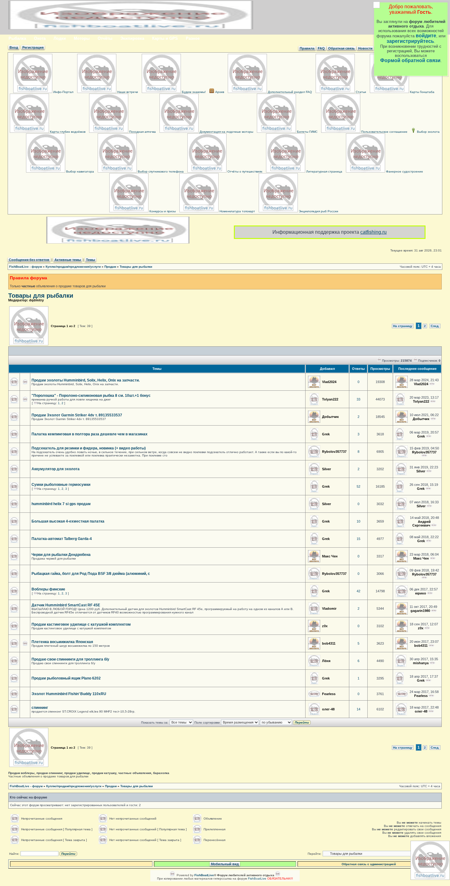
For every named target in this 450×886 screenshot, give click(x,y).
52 (358, 486)
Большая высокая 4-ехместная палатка (68, 521)
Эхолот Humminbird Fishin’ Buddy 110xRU (69, 694)
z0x (325, 626)
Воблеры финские (48, 589)
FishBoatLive (257, 878)
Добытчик (330, 417)
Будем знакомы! (193, 92)
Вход (13, 47)
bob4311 (329, 643)
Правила (307, 48)
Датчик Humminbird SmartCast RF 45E (66, 605)
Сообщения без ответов (29, 260)
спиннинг (40, 707)
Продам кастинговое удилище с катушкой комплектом (81, 624)
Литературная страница (323, 171)
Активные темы (67, 260)
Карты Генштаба (421, 92)
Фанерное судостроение (404, 171)
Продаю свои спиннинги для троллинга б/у (70, 659)
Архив (219, 92)
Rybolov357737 (334, 451)
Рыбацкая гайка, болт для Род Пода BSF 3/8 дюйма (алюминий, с (91, 573)
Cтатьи (360, 92)
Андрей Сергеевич (421, 523)
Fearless (329, 694)
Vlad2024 (329, 382)
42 (358, 591)
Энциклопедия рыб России (318, 211)
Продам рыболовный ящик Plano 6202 (66, 678)
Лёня (326, 661)
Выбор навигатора (79, 171)
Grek (326, 434)
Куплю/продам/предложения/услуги (73, 266)
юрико (420, 593)
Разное (193, 38)
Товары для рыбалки (136, 266)
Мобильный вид (225, 864)
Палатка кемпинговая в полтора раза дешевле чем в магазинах (90, 434)
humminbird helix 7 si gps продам (61, 504)
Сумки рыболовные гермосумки (61, 484)
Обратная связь (341, 48)
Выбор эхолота (428, 131)
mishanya (421, 663)
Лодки (60, 38)
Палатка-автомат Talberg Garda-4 (62, 539)
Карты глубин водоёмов (67, 131)
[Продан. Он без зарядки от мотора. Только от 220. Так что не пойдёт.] (429, 471)
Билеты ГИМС (306, 131)
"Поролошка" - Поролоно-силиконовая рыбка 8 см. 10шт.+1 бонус (91, 395)
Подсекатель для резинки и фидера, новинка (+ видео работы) (89, 448)
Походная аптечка (142, 131)
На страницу (402, 326)
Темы (90, 260)
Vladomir (329, 608)
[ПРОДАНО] (428, 680)
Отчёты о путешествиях (244, 171)
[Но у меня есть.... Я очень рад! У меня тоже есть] (431, 645)
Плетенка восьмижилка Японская (62, 642)
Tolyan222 (330, 399)
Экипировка (132, 38)
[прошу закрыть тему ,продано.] (431, 711)
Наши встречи (127, 92)
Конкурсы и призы (162, 211)
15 (358, 539)
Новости (365, 48)
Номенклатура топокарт (237, 211)
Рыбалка (17, 38)
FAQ (321, 48)
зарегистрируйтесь (410, 41)
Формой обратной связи (410, 60)
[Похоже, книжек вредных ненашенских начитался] (430, 593)
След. (435, 326)
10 (358, 521)
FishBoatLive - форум (25, 266)
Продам (110, 266)
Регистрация (32, 47)
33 (358, 399)
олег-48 (328, 709)
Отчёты (105, 38)
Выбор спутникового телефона (160, 171)
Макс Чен (330, 556)
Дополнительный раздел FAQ (289, 92)
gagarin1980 (420, 610)
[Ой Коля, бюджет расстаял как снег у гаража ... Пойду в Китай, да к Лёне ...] (432, 663)
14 (358, 709)
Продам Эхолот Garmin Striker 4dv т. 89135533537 (77, 415)
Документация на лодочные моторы (226, 131)
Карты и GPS (165, 38)
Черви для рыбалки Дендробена (61, 555)
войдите (426, 35)
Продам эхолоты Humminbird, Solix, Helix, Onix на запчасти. (86, 380)
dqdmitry (36, 300)
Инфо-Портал (62, 92)
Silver (326, 469)
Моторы (82, 38)
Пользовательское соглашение (383, 131)
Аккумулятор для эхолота (56, 469)
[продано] (428, 436)
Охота (40, 38)
